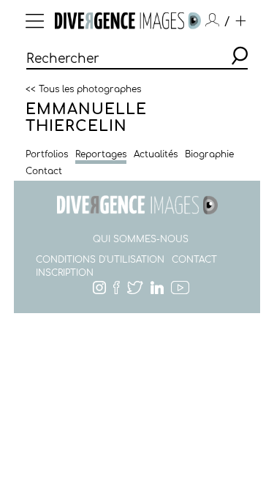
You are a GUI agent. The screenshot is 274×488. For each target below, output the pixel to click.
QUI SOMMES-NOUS (141, 239)
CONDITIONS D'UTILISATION (100, 260)
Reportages (100, 154)
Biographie (209, 154)
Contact (44, 171)
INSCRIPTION (65, 273)
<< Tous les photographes (83, 88)
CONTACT (194, 260)
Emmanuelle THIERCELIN (86, 118)
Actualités (156, 154)
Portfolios (47, 154)
